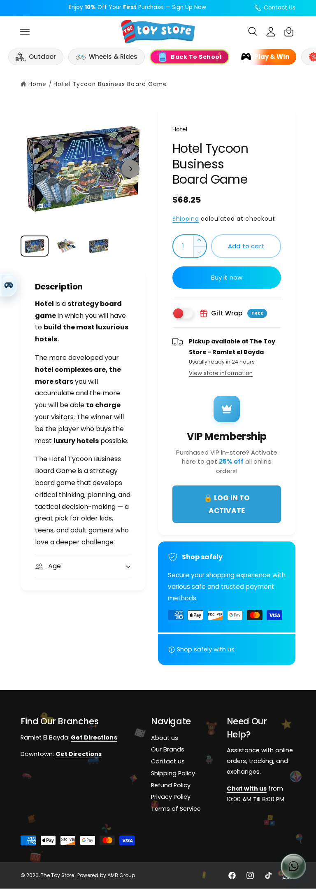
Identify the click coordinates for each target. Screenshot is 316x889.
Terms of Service (176, 809)
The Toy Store (57, 875)
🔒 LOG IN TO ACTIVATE (227, 504)
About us (164, 738)
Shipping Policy (173, 773)
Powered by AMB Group (106, 875)
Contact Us (279, 8)
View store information (221, 373)
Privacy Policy (171, 797)
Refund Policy (171, 785)
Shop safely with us (206, 649)
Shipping (185, 219)
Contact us (168, 762)
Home (37, 84)
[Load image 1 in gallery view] (35, 246)
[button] (25, 32)
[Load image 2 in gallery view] (67, 246)
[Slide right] (130, 169)
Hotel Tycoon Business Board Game (110, 84)
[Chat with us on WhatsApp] (293, 866)
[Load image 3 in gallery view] (99, 246)
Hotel (179, 129)
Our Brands (167, 750)
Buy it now (227, 277)
